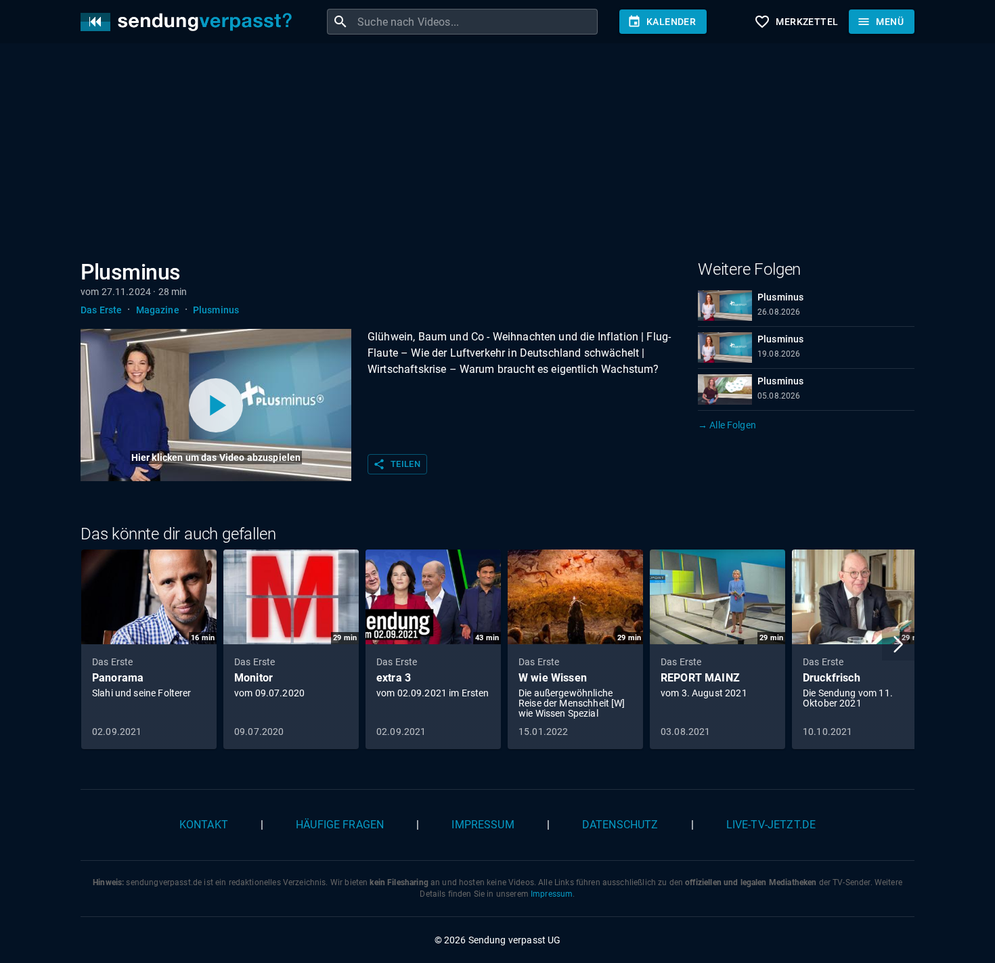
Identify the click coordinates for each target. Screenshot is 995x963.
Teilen (396, 464)
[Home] (189, 22)
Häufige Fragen (340, 824)
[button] (898, 644)
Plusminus (216, 310)
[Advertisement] (487, 154)
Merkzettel (796, 22)
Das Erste (101, 310)
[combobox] (476, 22)
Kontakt (203, 824)
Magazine (157, 310)
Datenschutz (620, 824)
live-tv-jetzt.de (771, 824)
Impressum (482, 824)
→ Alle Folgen (727, 425)
